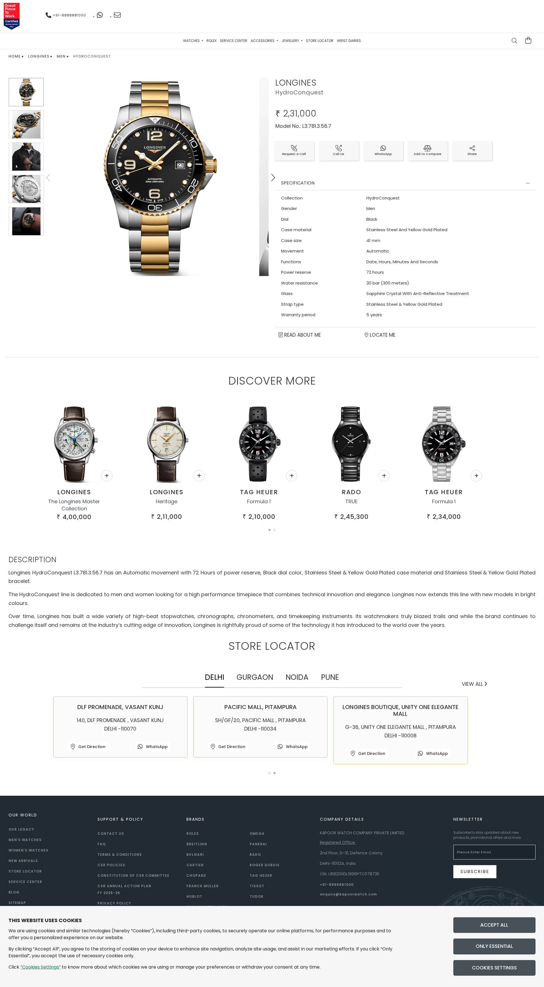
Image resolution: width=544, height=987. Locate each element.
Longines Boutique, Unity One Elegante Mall (400, 710)
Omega (257, 833)
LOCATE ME (381, 335)
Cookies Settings (494, 967)
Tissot (257, 886)
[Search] (515, 41)
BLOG (14, 892)
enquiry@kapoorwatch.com (348, 894)
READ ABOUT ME (302, 335)
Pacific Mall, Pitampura (260, 707)
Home (14, 56)
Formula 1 (259, 501)
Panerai (258, 844)
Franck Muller (202, 886)
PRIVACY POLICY (114, 903)
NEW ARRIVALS (23, 860)
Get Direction (91, 747)
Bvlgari (195, 854)
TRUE (351, 501)
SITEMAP (17, 902)
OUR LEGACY (21, 829)
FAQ (101, 844)
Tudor (257, 896)
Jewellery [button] (291, 40)
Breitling (196, 844)
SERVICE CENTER (25, 881)
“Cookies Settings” (40, 967)
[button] (269, 530)
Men (61, 56)
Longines (38, 56)
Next (273, 178)
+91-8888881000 (69, 15)
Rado (351, 492)
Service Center (233, 40)
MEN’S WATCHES (25, 839)
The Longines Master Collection (74, 505)
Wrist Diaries (349, 40)
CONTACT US (110, 833)
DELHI (214, 677)
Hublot (194, 896)
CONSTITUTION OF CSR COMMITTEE (133, 875)
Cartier (195, 865)
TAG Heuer (259, 492)
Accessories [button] (263, 40)
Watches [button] (192, 40)
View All (473, 683)
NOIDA (297, 677)
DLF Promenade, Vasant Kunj (120, 707)
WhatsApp (156, 747)
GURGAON (255, 677)
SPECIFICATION (297, 183)
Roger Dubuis (265, 865)
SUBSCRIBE (474, 871)
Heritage (166, 501)
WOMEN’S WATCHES (28, 850)
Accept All (494, 925)
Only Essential (494, 946)
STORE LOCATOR (25, 871)
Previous (49, 178)
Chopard (196, 875)
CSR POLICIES (111, 865)
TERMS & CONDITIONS (119, 854)
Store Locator (319, 40)
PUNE (330, 677)
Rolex (211, 40)
